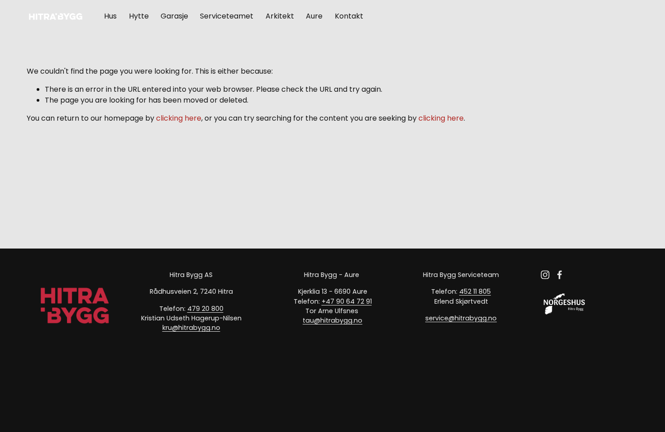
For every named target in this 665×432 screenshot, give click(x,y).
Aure (314, 16)
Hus (110, 16)
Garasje (174, 16)
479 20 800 (205, 308)
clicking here (178, 118)
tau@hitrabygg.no (332, 320)
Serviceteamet (226, 16)
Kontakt (349, 16)
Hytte (139, 16)
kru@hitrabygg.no (191, 327)
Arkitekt (280, 16)
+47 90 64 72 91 (347, 301)
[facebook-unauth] (559, 274)
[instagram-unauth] (545, 274)
